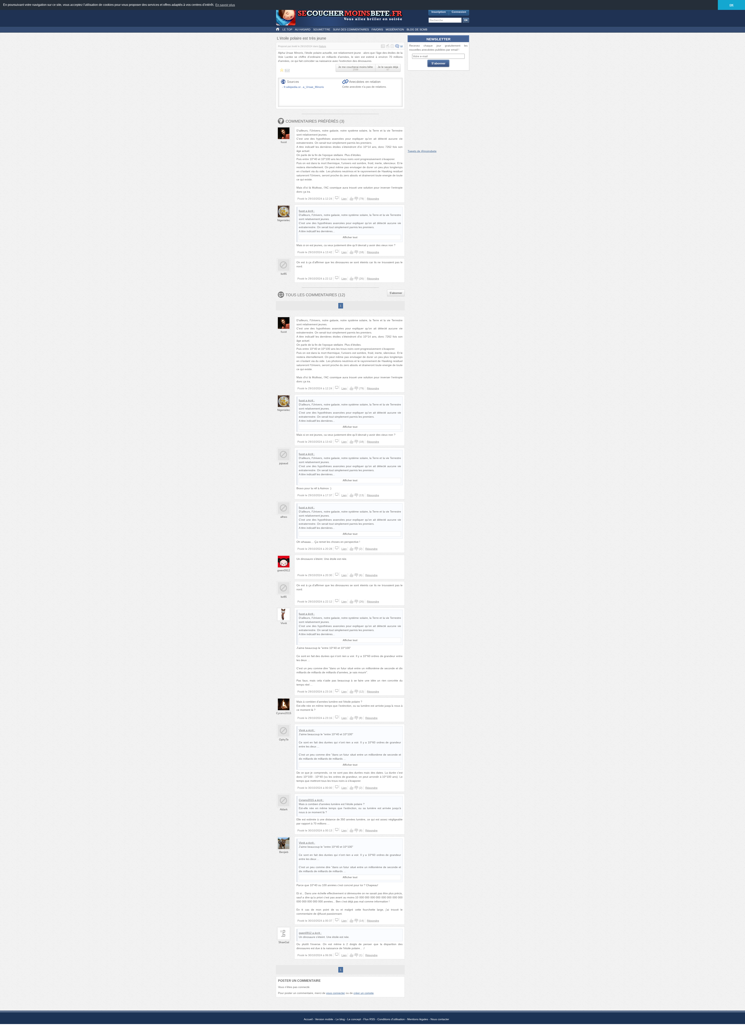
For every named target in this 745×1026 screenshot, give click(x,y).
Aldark (284, 809)
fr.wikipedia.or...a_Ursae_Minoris (304, 86)
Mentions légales (417, 1019)
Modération (395, 29)
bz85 (284, 273)
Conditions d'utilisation (391, 1019)
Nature (322, 46)
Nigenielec (283, 220)
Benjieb (283, 852)
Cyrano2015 (283, 713)
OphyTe (283, 739)
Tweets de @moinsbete (422, 151)
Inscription (438, 11)
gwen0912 (283, 570)
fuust (284, 142)
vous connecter (335, 993)
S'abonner (396, 292)
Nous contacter (440, 1019)
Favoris (377, 29)
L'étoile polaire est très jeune (301, 38)
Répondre (373, 198)
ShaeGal (283, 942)
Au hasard (302, 29)
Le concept (354, 1019)
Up (351, 199)
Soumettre (321, 29)
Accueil (308, 1019)
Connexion (459, 11)
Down (356, 199)
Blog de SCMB (417, 29)
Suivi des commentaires (351, 29)
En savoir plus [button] (225, 5)
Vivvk (284, 623)
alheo (283, 516)
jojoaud (283, 463)
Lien (344, 198)
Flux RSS (369, 1019)
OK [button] (731, 5)
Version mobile (324, 1019)
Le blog (340, 1019)
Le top (287, 29)
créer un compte (363, 993)
